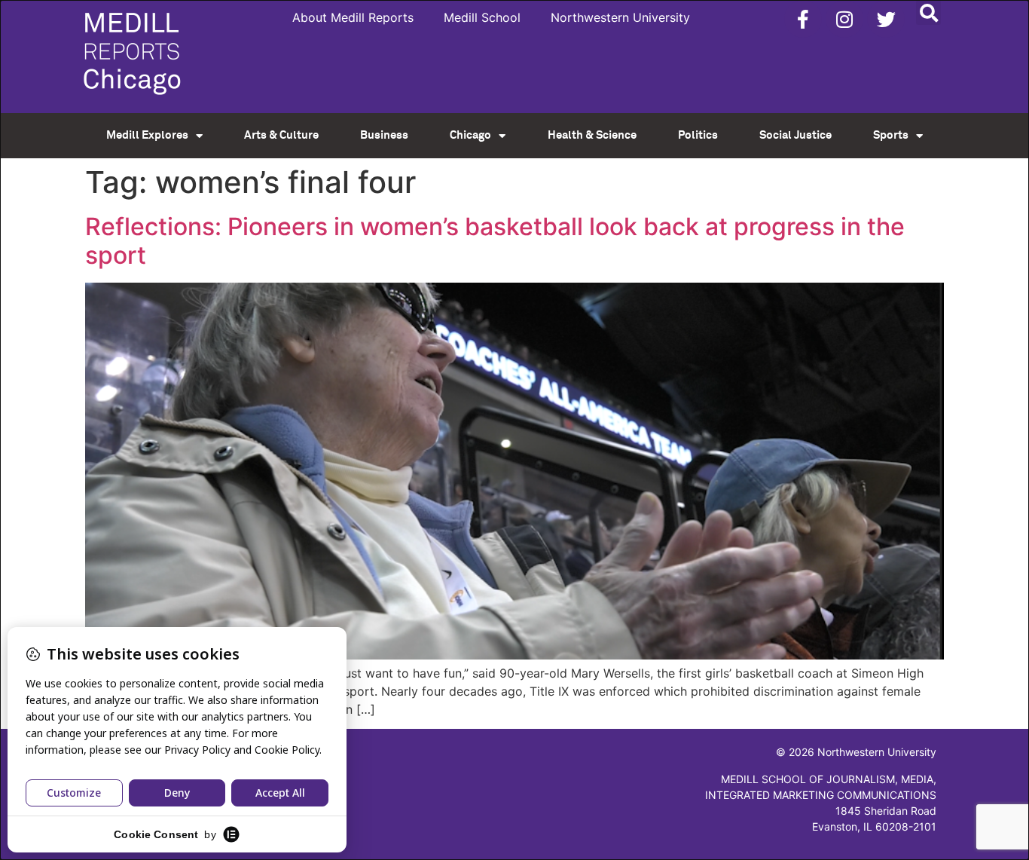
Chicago (470, 135)
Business (384, 135)
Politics (698, 135)
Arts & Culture (281, 135)
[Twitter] (886, 19)
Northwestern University (620, 17)
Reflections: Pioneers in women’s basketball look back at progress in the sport (495, 241)
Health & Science (592, 135)
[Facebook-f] (803, 19)
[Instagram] (844, 19)
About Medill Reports (353, 17)
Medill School (482, 17)
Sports (890, 135)
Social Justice (795, 135)
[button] (928, 12)
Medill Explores (147, 135)
